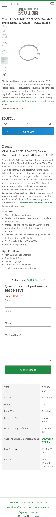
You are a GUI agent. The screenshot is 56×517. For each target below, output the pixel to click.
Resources (41, 502)
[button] (4, 74)
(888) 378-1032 (36, 279)
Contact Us (27, 502)
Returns (34, 512)
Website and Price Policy (19, 507)
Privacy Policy (42, 507)
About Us (14, 502)
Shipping (22, 512)
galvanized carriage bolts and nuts (19, 101)
